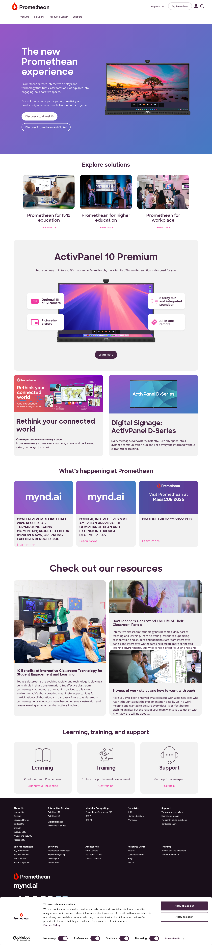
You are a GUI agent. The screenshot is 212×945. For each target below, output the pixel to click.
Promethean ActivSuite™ (59, 850)
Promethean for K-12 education (48, 218)
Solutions (39, 16)
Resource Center (59, 16)
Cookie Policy (51, 925)
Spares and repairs (170, 816)
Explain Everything (56, 854)
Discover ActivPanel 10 (39, 116)
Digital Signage (55, 821)
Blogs (130, 858)
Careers (17, 816)
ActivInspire (53, 858)
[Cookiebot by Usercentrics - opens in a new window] (21, 938)
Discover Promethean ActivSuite (46, 127)
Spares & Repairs (93, 858)
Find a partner (20, 858)
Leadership (19, 812)
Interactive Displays (59, 808)
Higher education (136, 816)
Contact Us (19, 824)
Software (53, 846)
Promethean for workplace (163, 218)
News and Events (21, 820)
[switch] (95, 938)
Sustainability (20, 831)
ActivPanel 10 (54, 812)
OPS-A (88, 816)
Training (166, 846)
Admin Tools (53, 862)
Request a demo (158, 6)
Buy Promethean (180, 6)
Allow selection (184, 916)
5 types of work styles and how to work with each (154, 690)
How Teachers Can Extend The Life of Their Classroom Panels (148, 623)
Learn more (49, 227)
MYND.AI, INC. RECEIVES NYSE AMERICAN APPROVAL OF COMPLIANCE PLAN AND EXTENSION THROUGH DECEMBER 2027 (103, 527)
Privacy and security (23, 835)
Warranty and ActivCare (172, 812)
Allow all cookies (184, 905)
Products (24, 16)
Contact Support (168, 824)
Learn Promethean (170, 854)
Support (77, 16)
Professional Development (173, 850)
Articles (131, 850)
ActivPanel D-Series (57, 825)
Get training (105, 786)
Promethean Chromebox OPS (98, 812)
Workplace (132, 820)
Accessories (92, 846)
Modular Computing (97, 808)
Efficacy (17, 827)
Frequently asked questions (174, 820)
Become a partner (22, 862)
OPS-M (88, 820)
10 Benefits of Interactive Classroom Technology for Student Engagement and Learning (60, 672)
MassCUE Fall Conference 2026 (167, 519)
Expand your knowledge (42, 786)
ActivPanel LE (54, 816)
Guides (131, 862)
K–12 (130, 812)
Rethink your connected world (55, 425)
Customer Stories (136, 854)
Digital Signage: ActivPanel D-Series (143, 426)
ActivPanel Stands (93, 854)
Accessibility (19, 839)
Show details (172, 938)
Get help (169, 786)
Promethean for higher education (106, 218)
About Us (19, 808)
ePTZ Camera (91, 850)
